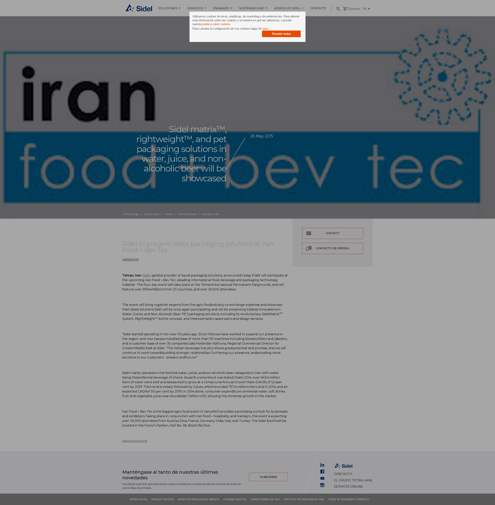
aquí (265, 28)
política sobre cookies (216, 24)
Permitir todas (281, 33)
